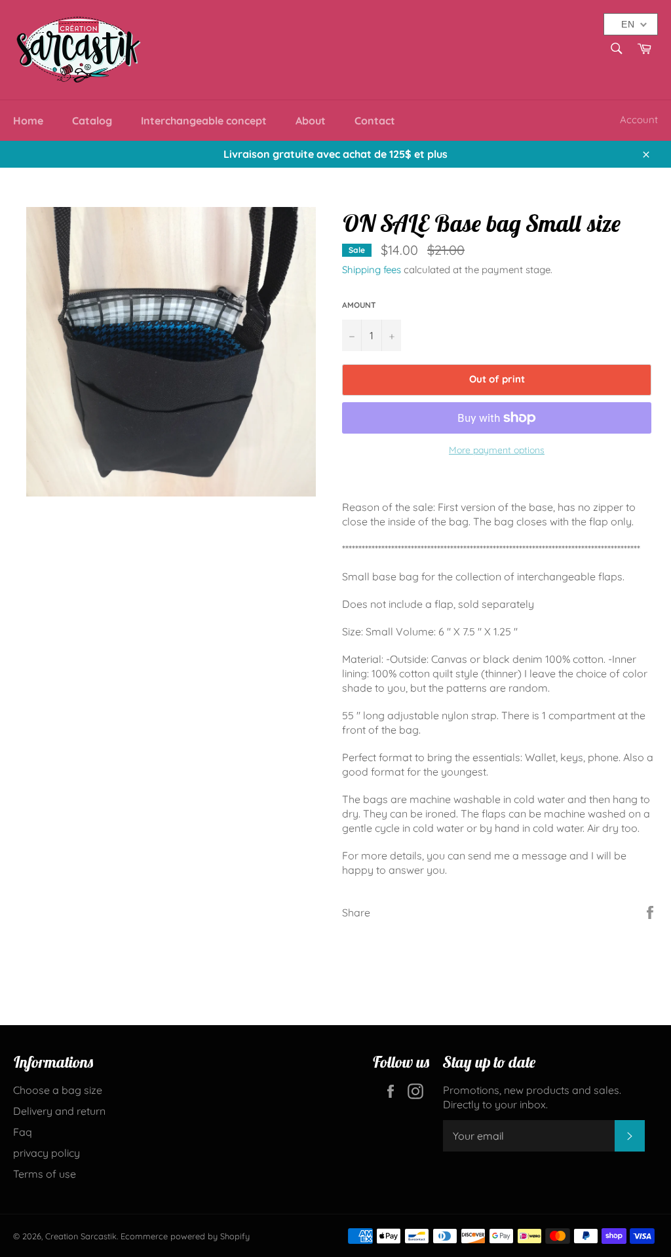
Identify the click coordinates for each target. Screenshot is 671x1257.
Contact (375, 120)
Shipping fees (371, 269)
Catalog (92, 120)
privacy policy (46, 1152)
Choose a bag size (57, 1090)
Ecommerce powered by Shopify (185, 1236)
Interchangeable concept (204, 120)
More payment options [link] (497, 450)
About (311, 120)
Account (639, 119)
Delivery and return (59, 1110)
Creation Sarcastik (81, 1236)
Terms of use (44, 1173)
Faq (22, 1131)
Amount (359, 305)
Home (28, 120)
